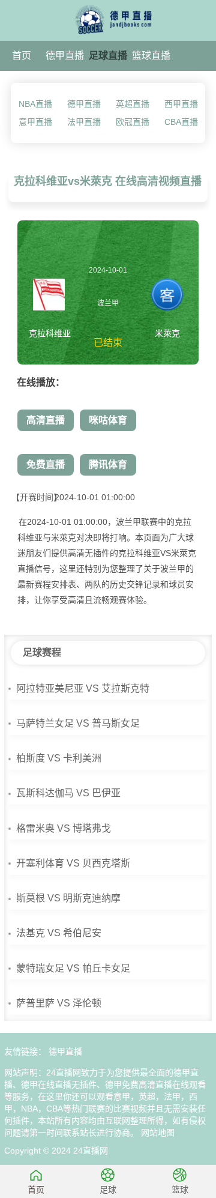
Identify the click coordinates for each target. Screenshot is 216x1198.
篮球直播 (151, 55)
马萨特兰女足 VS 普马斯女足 (78, 723)
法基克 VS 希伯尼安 (58, 933)
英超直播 (132, 104)
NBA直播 (35, 104)
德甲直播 (65, 55)
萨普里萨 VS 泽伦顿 (58, 1003)
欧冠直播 (132, 122)
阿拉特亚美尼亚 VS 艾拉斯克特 (82, 688)
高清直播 (45, 420)
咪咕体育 (108, 420)
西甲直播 (181, 104)
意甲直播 (35, 122)
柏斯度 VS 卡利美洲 (58, 758)
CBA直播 (181, 122)
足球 (108, 1189)
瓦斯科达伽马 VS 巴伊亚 (68, 793)
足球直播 (108, 55)
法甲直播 (84, 122)
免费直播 (45, 464)
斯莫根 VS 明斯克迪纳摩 (68, 898)
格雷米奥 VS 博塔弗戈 (63, 828)
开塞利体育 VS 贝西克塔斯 (73, 863)
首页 (21, 55)
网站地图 (158, 1132)
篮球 (180, 1189)
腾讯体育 (108, 464)
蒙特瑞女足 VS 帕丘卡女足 (73, 968)
